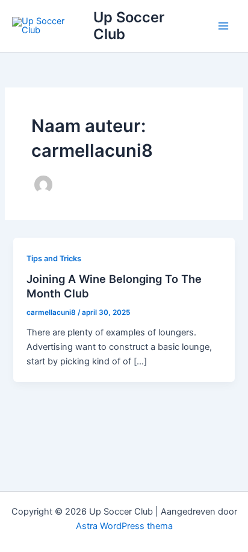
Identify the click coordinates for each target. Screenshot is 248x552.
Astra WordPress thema (124, 526)
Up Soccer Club (128, 25)
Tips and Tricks (53, 258)
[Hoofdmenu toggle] (223, 26)
